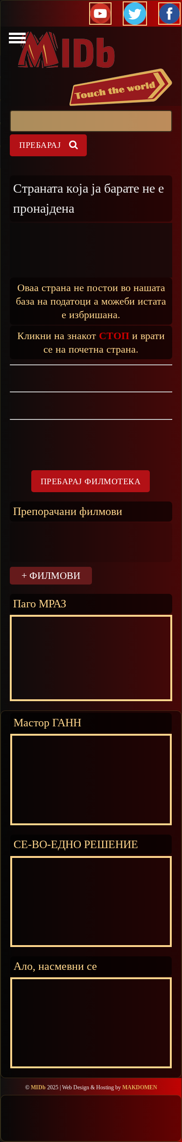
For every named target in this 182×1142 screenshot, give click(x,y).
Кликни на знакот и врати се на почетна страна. (91, 341)
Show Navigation (16, 40)
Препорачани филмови (67, 511)
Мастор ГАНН (47, 722)
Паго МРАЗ (39, 603)
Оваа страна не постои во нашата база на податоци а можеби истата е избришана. (91, 300)
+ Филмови (50, 575)
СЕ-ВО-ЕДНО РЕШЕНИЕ (76, 844)
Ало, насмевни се (55, 966)
